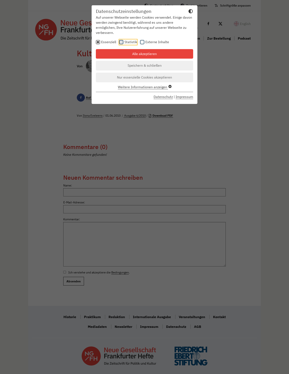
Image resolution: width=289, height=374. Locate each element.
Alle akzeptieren (144, 54)
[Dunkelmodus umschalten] (190, 11)
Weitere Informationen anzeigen (143, 87)
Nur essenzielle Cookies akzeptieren (144, 77)
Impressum (184, 97)
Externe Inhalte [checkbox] (157, 42)
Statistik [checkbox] (130, 42)
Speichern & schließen (145, 65)
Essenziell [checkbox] (108, 42)
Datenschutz (163, 97)
